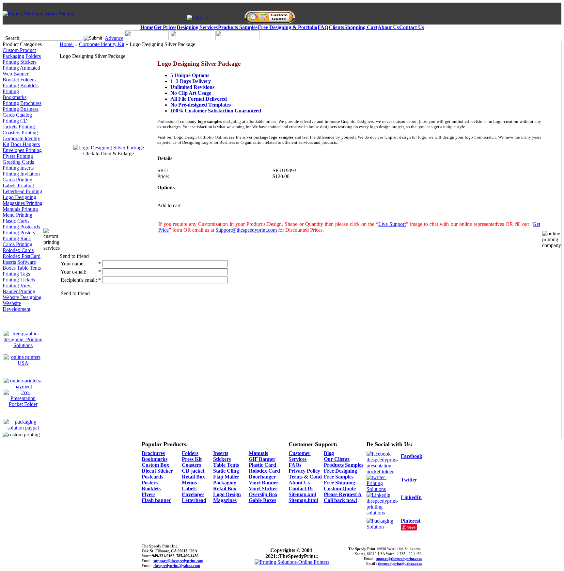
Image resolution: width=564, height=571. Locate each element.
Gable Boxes (262, 500)
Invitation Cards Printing (21, 176)
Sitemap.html (303, 500)
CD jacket (193, 471)
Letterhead (194, 500)
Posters (150, 482)
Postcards (152, 476)
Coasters (191, 465)
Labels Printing (18, 185)
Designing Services (197, 27)
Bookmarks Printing (14, 100)
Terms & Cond (305, 476)
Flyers (148, 494)
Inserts (220, 453)
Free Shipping (339, 482)
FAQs (295, 465)
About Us (388, 27)
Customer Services (299, 456)
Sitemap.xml (302, 494)
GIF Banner (262, 459)
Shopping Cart (360, 27)
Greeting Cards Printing (18, 165)
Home (146, 27)
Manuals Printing (20, 209)
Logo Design (227, 494)
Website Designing (22, 297)
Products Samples (238, 27)
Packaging (224, 482)
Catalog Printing (17, 118)
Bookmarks (154, 459)
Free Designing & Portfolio (287, 27)
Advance (114, 38)
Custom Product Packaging (19, 53)
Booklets (151, 488)
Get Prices (165, 27)
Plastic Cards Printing (16, 223)
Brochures (153, 453)
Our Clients (337, 459)
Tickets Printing (19, 282)
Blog (329, 453)
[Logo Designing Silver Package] (108, 147)
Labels (189, 488)
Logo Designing (19, 197)
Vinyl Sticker (263, 488)
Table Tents (226, 465)
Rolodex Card (264, 471)
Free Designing (340, 471)
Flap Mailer (226, 476)
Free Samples (338, 476)
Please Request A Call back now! (343, 497)
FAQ (323, 27)
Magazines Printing (22, 203)
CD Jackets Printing (19, 123)
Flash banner (156, 500)
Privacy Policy (304, 471)
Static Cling (226, 471)
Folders (190, 453)
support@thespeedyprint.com (178, 561)
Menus (189, 482)
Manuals (258, 453)
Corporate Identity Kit (101, 44)
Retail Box (193, 476)
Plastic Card (262, 465)
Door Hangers (25, 144)
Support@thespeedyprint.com (246, 230)
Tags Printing (16, 276)
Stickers (222, 459)
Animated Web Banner (21, 70)
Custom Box (155, 465)
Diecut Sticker (157, 471)
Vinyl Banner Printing (19, 288)
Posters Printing (19, 235)
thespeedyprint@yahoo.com (176, 565)
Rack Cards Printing (17, 241)
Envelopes (193, 494)
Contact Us (411, 27)
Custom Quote (340, 488)
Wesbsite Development (16, 306)
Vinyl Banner (263, 482)
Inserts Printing (18, 170)
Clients (336, 27)
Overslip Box (263, 494)
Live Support (392, 224)
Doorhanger (262, 476)
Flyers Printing (18, 156)
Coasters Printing (20, 132)
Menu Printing (17, 215)
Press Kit (192, 459)
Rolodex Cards (18, 250)
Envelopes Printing (22, 150)
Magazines (225, 500)
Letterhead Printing (22, 191)
